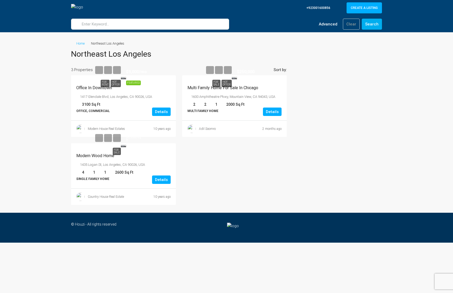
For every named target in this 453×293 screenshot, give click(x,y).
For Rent (105, 83)
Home (80, 43)
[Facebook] (359, 227)
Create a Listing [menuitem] (364, 8)
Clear (351, 24)
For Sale (216, 83)
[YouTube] (377, 227)
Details (161, 111)
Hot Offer (116, 83)
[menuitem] (315, 7)
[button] (372, 52)
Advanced (327, 24)
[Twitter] (368, 227)
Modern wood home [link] (95, 155)
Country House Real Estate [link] (106, 197)
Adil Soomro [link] (207, 129)
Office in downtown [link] (94, 87)
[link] (123, 77)
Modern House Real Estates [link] (106, 129)
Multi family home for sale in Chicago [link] (222, 87)
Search (372, 24)
